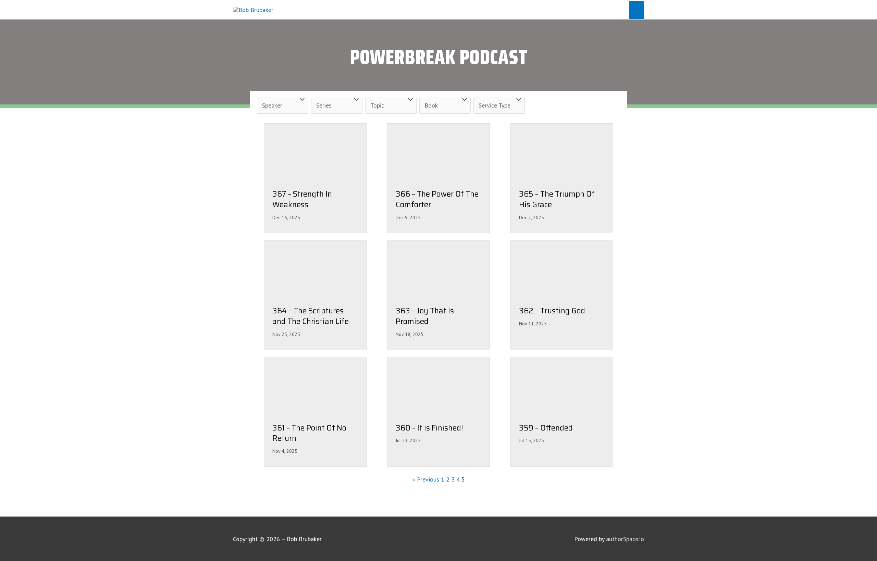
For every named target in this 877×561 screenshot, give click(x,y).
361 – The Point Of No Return (309, 433)
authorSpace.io (625, 539)
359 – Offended (546, 428)
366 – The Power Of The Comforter (437, 199)
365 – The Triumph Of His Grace (557, 199)
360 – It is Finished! (429, 428)
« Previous (425, 479)
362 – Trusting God (552, 311)
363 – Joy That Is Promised (425, 316)
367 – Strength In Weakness (302, 199)
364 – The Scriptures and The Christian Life (310, 316)
